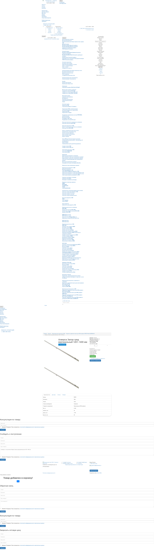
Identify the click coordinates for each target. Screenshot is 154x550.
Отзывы (67, 463)
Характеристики (47, 394)
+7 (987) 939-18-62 (47, 25)
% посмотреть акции (90, 29)
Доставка (54, 394)
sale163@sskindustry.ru (96, 465)
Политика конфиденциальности (49, 472)
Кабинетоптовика (101, 69)
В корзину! (92, 356)
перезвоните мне (90, 28)
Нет (101, 67)
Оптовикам (79, 463)
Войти (101, 71)
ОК (18, 481)
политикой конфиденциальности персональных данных (32, 427)
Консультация (62, 344)
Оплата (59, 394)
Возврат (64, 394)
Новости (64, 463)
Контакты (71, 463)
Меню (61, 0)
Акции (46, 305)
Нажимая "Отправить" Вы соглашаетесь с (23, 427)
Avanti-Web (99, 472)
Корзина (101, 73)
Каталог (43, 36)
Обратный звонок (93, 470)
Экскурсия (44, 21)
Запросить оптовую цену (95, 360)
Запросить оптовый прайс (49, 23)
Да (99, 67)
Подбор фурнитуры (46, 20)
